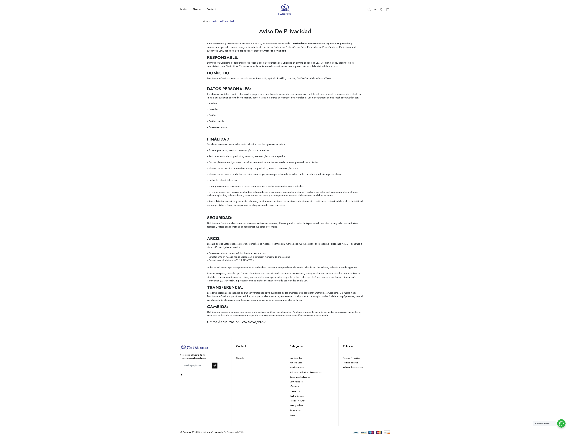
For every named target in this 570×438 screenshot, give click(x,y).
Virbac (292, 414)
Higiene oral (295, 391)
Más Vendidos (296, 357)
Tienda (197, 9)
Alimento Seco (296, 362)
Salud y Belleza (296, 405)
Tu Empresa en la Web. (234, 432)
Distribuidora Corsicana (209, 432)
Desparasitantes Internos (300, 376)
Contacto (211, 9)
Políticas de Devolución (353, 367)
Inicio (183, 9)
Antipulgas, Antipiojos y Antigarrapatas (306, 372)
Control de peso (297, 395)
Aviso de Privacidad (351, 357)
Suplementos (295, 410)
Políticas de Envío (350, 362)
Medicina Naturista (297, 400)
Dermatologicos (296, 381)
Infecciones (294, 386)
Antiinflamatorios (297, 367)
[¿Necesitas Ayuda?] (561, 423)
